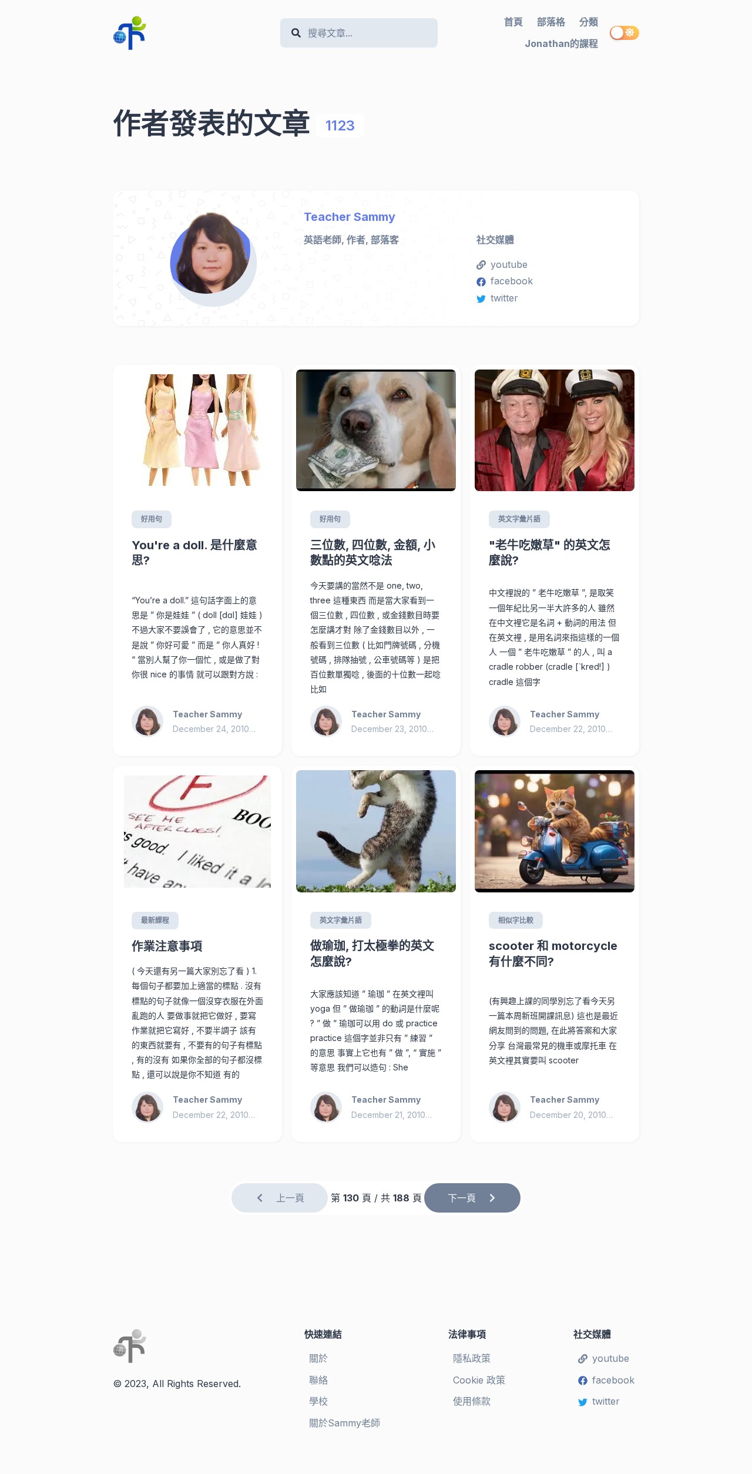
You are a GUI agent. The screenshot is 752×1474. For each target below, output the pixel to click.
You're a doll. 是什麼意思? (194, 553)
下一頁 (462, 1198)
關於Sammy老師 (344, 1423)
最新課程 (155, 920)
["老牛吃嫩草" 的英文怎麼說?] (554, 431)
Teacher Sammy (349, 217)
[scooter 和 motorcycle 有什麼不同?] (554, 831)
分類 (588, 22)
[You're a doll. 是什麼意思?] (197, 431)
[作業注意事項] (197, 831)
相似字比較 (515, 920)
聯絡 (318, 1380)
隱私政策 (472, 1358)
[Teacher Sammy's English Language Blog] (192, 33)
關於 (318, 1358)
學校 (318, 1401)
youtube (509, 264)
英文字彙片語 (519, 519)
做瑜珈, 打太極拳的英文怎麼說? (372, 954)
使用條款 (472, 1401)
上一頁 (290, 1198)
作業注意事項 (167, 946)
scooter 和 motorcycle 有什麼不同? (553, 954)
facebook (512, 281)
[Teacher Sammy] (213, 253)
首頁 (513, 22)
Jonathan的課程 (561, 43)
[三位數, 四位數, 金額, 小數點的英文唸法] (376, 431)
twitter (504, 298)
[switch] (624, 33)
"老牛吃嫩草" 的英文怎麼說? (549, 553)
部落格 (551, 22)
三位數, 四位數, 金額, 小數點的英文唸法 (372, 553)
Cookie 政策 (479, 1380)
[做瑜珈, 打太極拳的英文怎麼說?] (376, 831)
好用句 (151, 519)
